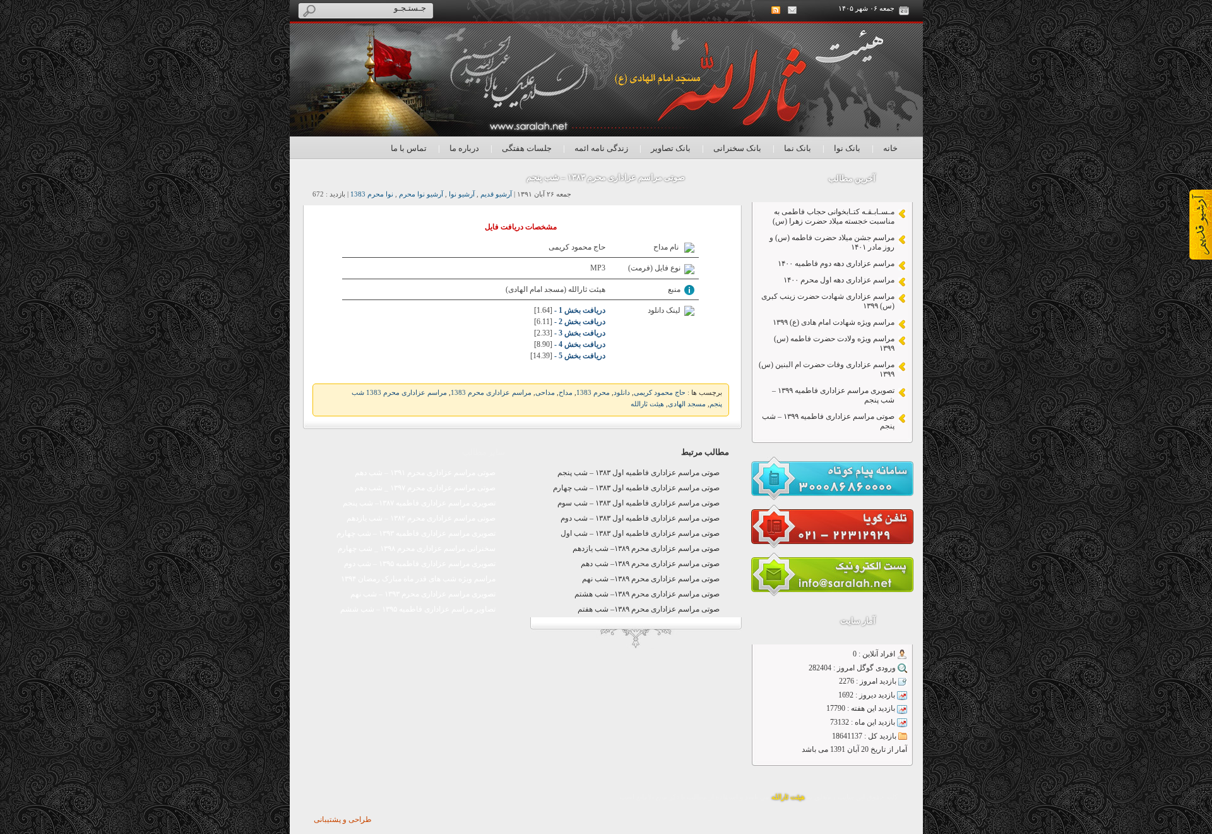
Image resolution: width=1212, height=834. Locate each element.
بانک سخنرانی (737, 148)
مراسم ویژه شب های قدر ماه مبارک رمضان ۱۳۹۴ (418, 578)
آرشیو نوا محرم (421, 194)
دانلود (622, 392)
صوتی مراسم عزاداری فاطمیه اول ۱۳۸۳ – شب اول (640, 533)
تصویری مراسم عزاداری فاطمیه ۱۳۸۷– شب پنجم (419, 503)
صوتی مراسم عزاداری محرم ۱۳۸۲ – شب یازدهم (421, 518)
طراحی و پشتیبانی (343, 819)
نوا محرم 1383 (371, 194)
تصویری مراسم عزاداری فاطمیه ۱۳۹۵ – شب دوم (420, 563)
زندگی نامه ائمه (601, 148)
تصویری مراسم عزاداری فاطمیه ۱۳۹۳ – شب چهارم (416, 533)
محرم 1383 (593, 392)
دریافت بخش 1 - (578, 310)
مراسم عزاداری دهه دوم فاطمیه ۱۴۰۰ (836, 263)
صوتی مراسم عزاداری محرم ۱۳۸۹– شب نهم (651, 578)
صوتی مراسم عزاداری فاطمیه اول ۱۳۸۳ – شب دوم (640, 518)
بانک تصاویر (671, 148)
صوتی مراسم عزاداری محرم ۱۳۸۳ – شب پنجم (605, 177)
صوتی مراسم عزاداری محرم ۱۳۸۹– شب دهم (650, 563)
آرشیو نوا (462, 194)
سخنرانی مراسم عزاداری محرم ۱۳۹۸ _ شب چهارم (417, 548)
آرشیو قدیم (496, 194)
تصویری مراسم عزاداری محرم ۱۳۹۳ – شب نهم (423, 593)
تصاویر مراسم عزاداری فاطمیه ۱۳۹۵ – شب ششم (418, 609)
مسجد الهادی (687, 404)
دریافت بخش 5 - (578, 355)
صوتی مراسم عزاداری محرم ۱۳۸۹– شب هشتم (647, 593)
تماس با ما (409, 148)
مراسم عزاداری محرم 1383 (491, 392)
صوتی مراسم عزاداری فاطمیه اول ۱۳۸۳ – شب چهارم (636, 487)
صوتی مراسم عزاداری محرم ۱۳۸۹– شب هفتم (649, 609)
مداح (566, 392)
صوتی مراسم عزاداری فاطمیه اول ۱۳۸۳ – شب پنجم (638, 472)
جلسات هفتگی (527, 148)
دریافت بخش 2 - (578, 321)
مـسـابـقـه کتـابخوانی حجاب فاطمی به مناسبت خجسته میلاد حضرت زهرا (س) (833, 216)
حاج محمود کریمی (660, 392)
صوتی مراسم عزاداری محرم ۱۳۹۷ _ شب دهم (425, 487)
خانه (890, 148)
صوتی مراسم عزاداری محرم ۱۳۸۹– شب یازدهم (646, 548)
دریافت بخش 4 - (578, 344)
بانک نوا (847, 148)
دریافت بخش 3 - (578, 333)
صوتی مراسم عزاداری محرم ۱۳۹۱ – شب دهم (425, 472)
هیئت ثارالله (647, 404)
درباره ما (464, 148)
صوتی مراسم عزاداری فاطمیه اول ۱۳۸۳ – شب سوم (638, 503)
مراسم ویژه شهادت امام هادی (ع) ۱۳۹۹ (833, 322)
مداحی (545, 392)
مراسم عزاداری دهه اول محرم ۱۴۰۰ (838, 279)
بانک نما (797, 148)
